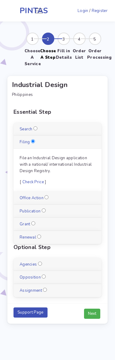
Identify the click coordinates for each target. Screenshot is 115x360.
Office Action (32, 198)
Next (92, 313)
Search (26, 129)
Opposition (30, 277)
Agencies (28, 264)
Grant (25, 224)
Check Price (33, 182)
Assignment (31, 290)
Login (83, 11)
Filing (25, 142)
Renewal (28, 237)
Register (100, 11)
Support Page (30, 312)
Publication (30, 211)
